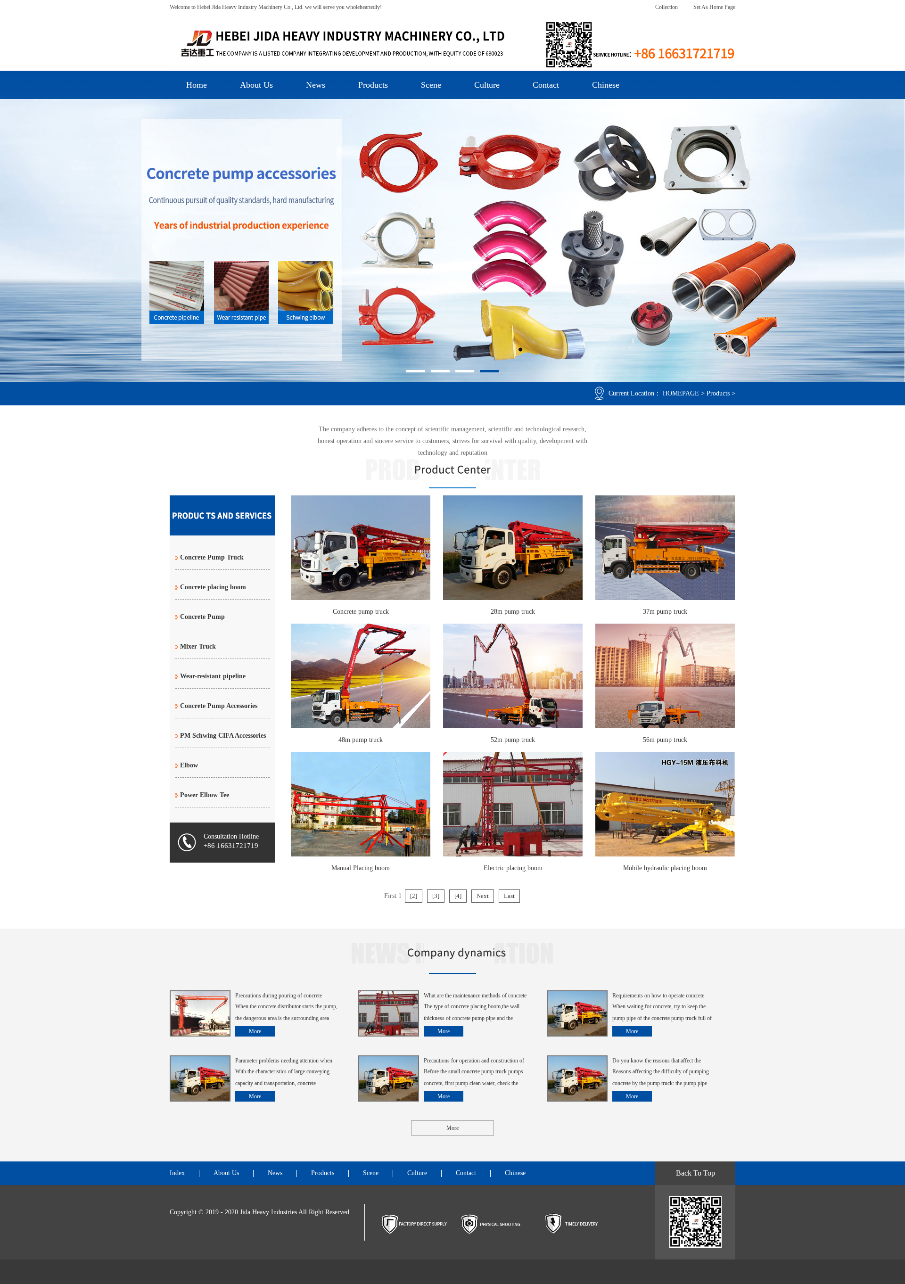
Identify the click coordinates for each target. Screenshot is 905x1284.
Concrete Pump (202, 616)
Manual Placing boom (360, 868)
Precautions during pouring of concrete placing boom (278, 996)
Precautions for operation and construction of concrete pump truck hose (474, 1061)
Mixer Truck (198, 646)
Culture (487, 85)
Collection (666, 7)
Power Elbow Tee (204, 794)
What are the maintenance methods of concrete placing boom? (475, 996)
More (255, 1031)
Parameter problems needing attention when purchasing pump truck (283, 1061)
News (315, 85)
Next (483, 895)
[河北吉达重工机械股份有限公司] (452, 45)
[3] (435, 895)
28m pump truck (513, 611)
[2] (413, 895)
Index (177, 1173)
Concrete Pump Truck (212, 557)
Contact (546, 85)
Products (373, 85)
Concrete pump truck (361, 611)
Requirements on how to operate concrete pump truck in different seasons (658, 996)
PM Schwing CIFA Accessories (223, 735)
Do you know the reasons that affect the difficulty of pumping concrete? (656, 1061)
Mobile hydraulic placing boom (665, 868)
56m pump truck (665, 739)
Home (196, 85)
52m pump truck (513, 739)
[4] (457, 895)
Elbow (189, 765)
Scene (431, 85)
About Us (256, 85)
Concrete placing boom (213, 587)
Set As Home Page (714, 7)
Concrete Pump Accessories (218, 705)
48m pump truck (360, 739)
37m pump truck (665, 611)
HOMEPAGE (681, 393)
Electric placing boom (513, 868)
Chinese (605, 85)
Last (509, 895)
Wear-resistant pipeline (213, 676)
